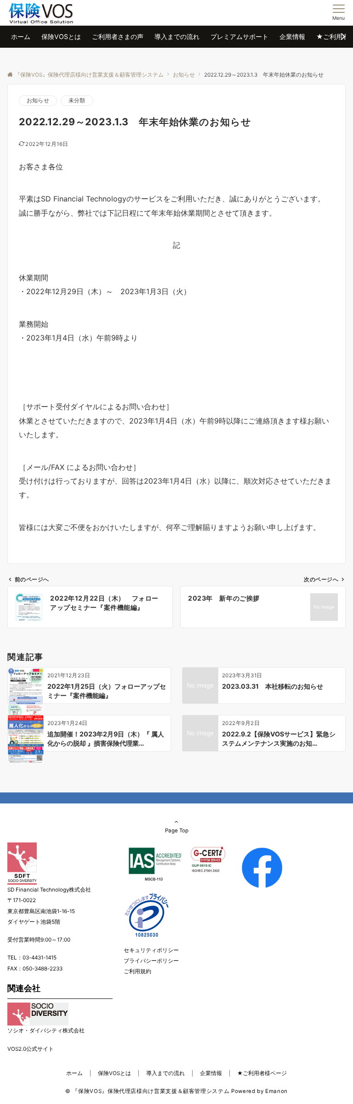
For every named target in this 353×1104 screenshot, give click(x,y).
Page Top (176, 830)
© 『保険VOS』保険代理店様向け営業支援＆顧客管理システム (147, 1091)
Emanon (276, 1091)
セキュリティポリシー (151, 950)
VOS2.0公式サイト (30, 1049)
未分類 (76, 100)
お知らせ (38, 100)
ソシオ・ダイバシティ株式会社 (46, 1030)
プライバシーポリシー (151, 961)
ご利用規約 (137, 971)
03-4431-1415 (40, 957)
